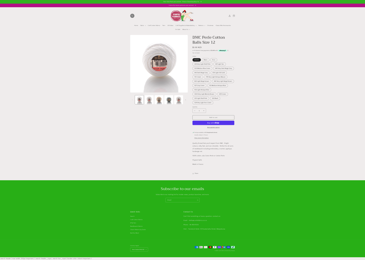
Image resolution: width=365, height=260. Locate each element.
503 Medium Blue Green (202, 68)
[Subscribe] (197, 200)
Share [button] (196, 173)
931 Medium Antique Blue (217, 85)
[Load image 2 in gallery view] (149, 99)
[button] (132, 16)
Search (132, 216)
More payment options (213, 127)
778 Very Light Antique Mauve (215, 77)
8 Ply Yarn (133, 223)
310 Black (215, 98)
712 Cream (197, 77)
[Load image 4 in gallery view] (168, 99)
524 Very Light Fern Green (202, 102)
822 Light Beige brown (201, 81)
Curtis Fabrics (222, 250)
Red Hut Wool (134, 233)
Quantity (194, 107)
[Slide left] (132, 100)
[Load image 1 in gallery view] (139, 99)
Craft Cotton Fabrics (136, 219)
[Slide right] (186, 100)
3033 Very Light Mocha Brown (204, 94)
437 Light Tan (219, 64)
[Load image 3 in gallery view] (159, 99)
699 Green (222, 94)
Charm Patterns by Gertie (138, 229)
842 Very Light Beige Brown (223, 81)
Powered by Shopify (230, 250)
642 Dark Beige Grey (201, 72)
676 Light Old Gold (219, 72)
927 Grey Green (199, 85)
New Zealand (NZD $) (138, 249)
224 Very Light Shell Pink (202, 64)
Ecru (213, 60)
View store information (201, 138)
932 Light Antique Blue (201, 90)
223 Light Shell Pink (200, 98)
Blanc (205, 60)
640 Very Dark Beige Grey (223, 68)
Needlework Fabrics (136, 226)
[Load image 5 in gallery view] (178, 99)
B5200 (196, 60)
